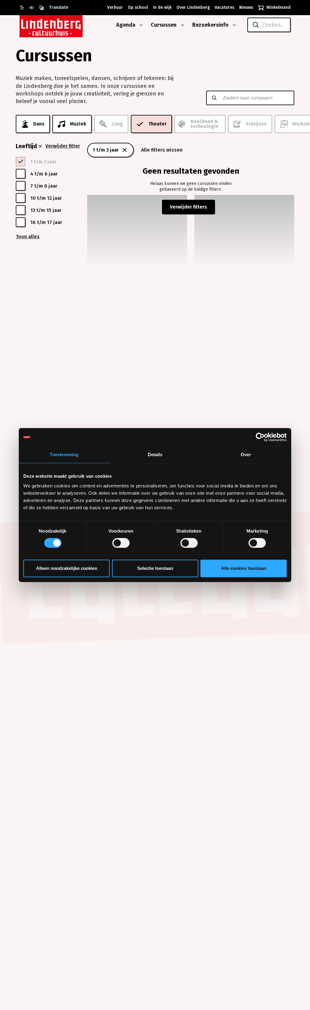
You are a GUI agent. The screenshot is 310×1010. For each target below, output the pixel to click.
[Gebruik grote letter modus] (24, 8)
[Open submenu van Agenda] (140, 25)
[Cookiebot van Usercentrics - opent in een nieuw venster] (260, 437)
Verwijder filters (188, 207)
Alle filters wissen (162, 150)
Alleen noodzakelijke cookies (66, 568)
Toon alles (28, 236)
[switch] (121, 543)
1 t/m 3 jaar (106, 150)
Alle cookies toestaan (243, 568)
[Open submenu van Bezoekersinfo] (233, 25)
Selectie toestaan (155, 568)
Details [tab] (155, 454)
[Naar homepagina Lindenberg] (64, 25)
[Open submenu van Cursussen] (181, 25)
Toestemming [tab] (64, 454)
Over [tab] (246, 454)
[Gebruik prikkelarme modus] (34, 8)
